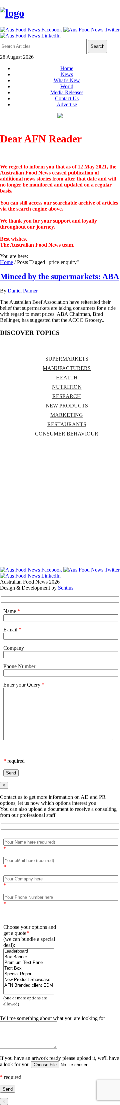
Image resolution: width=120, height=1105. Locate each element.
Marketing (66, 415)
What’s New (67, 80)
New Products (67, 405)
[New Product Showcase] (29, 980)
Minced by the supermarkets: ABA (59, 276)
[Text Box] (29, 968)
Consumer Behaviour (66, 434)
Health (67, 377)
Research (66, 396)
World (66, 86)
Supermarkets (66, 359)
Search (97, 46)
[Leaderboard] (29, 951)
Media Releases (66, 92)
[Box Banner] (29, 957)
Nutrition (67, 387)
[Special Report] (29, 974)
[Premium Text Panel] (29, 963)
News (67, 74)
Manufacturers (67, 368)
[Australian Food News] (12, 13)
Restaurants (66, 424)
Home (66, 68)
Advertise (67, 104)
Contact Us (67, 98)
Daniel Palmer (23, 290)
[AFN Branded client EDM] (29, 985)
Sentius (65, 588)
